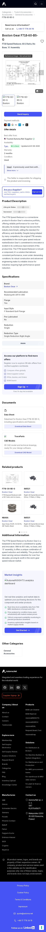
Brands (5, 764)
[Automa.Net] (10, 4)
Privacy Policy (23, 885)
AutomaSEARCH (32, 722)
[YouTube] (18, 687)
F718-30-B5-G (8, 489)
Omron (4, 804)
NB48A (5, 518)
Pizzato (5, 817)
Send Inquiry (23, 114)
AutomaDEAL (31, 726)
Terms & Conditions (23, 899)
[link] (6, 12)
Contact (5, 717)
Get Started (21, 630)
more (23, 343)
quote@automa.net (25, 913)
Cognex (5, 846)
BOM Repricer (31, 714)
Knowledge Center (9, 785)
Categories (6, 12)
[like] (42, 41)
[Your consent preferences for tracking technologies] (41, 927)
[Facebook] (5, 687)
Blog (3, 776)
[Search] (35, 4)
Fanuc (4, 829)
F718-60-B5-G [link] (8, 17)
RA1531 (27, 518)
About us (5, 712)
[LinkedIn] (11, 687)
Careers (5, 721)
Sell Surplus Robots (9, 752)
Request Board (8, 760)
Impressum (23, 906)
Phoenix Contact (8, 821)
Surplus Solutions (9, 756)
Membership (7, 740)
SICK (4, 841)
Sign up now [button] (37, 192)
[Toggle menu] (41, 4)
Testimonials (7, 725)
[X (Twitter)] (25, 687)
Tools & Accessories (22, 12)
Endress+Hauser (8, 837)
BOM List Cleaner (32, 710)
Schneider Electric (9, 808)
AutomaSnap (31, 734)
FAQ (3, 772)
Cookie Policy (23, 892)
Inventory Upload (9, 781)
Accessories (7, 15)
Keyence (5, 850)
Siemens (5, 812)
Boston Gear (9, 286)
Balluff (4, 825)
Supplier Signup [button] (10, 695)
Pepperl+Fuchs (8, 833)
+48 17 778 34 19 (26, 29)
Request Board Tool (33, 730)
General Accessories (24, 15)
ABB (3, 800)
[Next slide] (41, 72)
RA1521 (27, 489)
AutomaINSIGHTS (32, 718)
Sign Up (21, 387)
